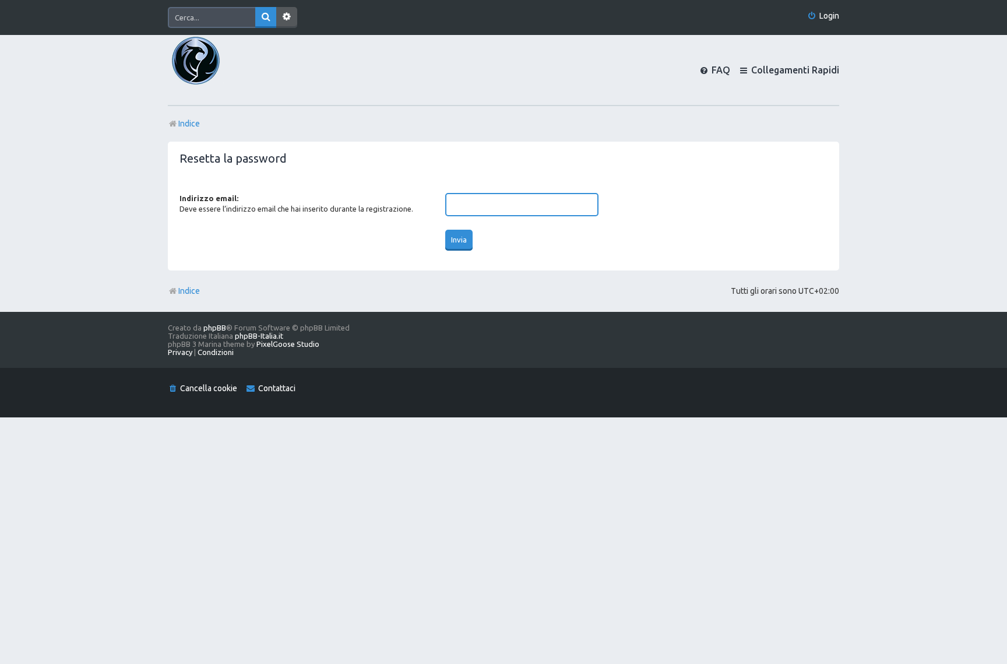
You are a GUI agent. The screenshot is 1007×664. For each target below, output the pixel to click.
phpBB (214, 328)
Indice (189, 291)
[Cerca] (265, 17)
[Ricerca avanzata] (286, 17)
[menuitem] (823, 16)
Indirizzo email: (208, 198)
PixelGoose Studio (287, 344)
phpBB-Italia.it (259, 336)
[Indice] (215, 70)
